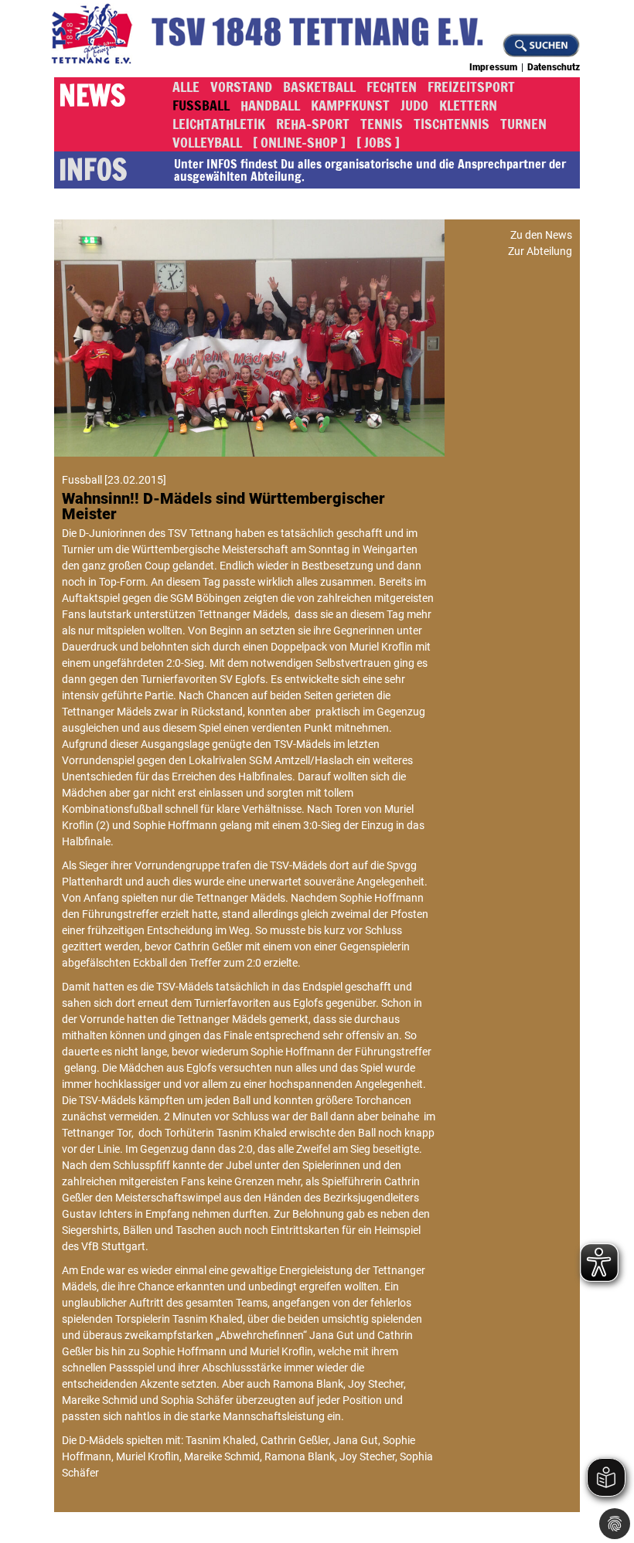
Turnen (523, 124)
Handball (270, 105)
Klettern (468, 105)
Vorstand (241, 86)
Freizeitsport (471, 86)
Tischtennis (451, 124)
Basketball (319, 86)
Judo (414, 105)
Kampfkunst (350, 105)
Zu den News (541, 235)
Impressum (493, 67)
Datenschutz (553, 67)
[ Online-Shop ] (299, 142)
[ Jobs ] (378, 142)
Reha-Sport (312, 124)
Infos (93, 170)
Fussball (201, 105)
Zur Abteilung (540, 251)
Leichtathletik (218, 124)
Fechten (391, 86)
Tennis (381, 124)
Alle (185, 86)
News (92, 96)
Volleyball (207, 142)
